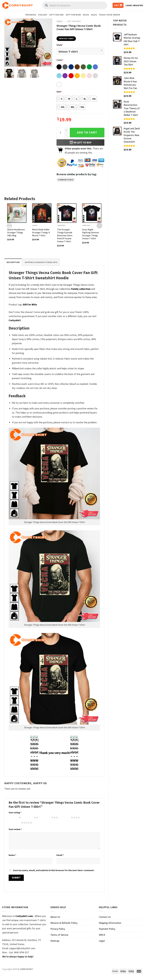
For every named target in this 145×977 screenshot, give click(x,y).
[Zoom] (8, 63)
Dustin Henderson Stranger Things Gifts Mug (16, 232)
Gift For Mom (73, 14)
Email (60, 855)
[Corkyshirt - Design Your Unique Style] (17, 5)
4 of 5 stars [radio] (65, 817)
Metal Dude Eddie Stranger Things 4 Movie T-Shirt (41, 232)
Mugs (86, 14)
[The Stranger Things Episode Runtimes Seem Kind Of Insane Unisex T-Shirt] (66, 213)
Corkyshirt (15, 320)
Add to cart (87, 132)
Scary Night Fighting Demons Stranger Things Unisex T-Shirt (90, 234)
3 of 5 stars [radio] (45, 817)
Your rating (15, 812)
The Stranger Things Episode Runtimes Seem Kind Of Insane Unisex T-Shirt (64, 235)
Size (59, 91)
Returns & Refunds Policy (63, 922)
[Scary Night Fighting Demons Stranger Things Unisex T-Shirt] (91, 213)
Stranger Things (65, 180)
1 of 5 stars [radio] (13, 817)
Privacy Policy (57, 928)
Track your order (109, 14)
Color (59, 59)
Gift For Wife (74, 21)
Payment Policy (107, 928)
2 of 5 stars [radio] (28, 817)
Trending (30, 14)
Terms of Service (59, 934)
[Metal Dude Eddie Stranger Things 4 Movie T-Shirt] (41, 213)
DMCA (102, 934)
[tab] (13, 262)
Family (59, 21)
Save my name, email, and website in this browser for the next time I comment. (53, 870)
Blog (94, 14)
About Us (55, 917)
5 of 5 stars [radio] (15, 823)
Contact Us (105, 917)
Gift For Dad (56, 14)
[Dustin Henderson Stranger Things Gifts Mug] (17, 213)
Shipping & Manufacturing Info (41, 262)
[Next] (47, 42)
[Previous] (8, 42)
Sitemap (54, 940)
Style (59, 44)
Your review (15, 829)
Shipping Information (110, 922)
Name (12, 855)
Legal (102, 940)
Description (13, 262)
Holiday (42, 14)
